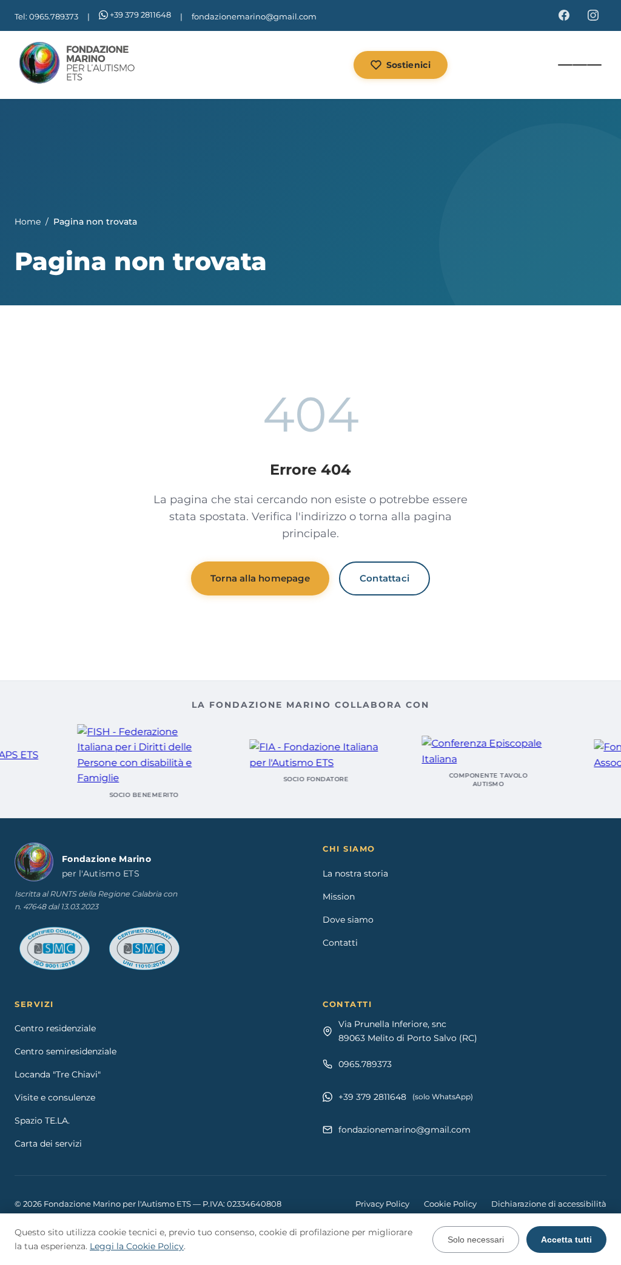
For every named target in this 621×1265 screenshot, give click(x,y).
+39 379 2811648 (140, 14)
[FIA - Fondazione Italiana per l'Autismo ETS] (297, 754)
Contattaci (384, 578)
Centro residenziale (55, 1028)
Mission (339, 896)
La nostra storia (355, 873)
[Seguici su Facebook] (564, 15)
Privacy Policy (382, 1204)
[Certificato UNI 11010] (144, 948)
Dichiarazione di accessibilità (548, 1204)
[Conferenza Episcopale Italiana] (469, 751)
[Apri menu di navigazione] (579, 65)
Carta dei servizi (48, 1143)
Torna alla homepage (260, 578)
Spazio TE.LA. (42, 1120)
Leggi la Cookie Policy (137, 1246)
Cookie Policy (450, 1204)
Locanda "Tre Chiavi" (58, 1074)
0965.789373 (365, 1064)
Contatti (340, 942)
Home (28, 221)
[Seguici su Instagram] (593, 15)
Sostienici (408, 64)
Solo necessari (476, 1239)
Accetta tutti (566, 1239)
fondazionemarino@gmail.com (254, 16)
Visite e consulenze (55, 1097)
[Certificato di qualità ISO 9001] (55, 948)
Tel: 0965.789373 (46, 16)
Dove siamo (348, 919)
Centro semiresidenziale (65, 1051)
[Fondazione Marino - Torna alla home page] (79, 65)
